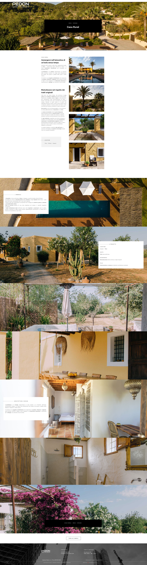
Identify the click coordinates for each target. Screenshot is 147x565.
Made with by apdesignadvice (90, 562)
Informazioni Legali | (90, 560)
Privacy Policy (99, 560)
